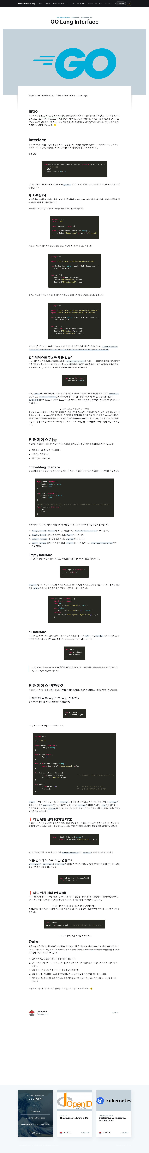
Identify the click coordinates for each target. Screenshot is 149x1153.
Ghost (129, 1145)
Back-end (80, 3)
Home (41, 3)
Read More (115, 1013)
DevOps (90, 3)
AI (68, 3)
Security (98, 3)
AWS (73, 3)
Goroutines (35, 1111)
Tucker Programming (90, 949)
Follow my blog (42, 1014)
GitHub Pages (44, 1145)
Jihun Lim (42, 1011)
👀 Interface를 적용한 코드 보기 (75, 409)
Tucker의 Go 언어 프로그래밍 (53, 115)
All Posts (108, 3)
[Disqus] (74, 1052)
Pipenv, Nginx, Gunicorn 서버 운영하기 (35, 1125)
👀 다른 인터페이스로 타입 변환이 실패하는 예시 (75, 906)
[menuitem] (41, 3)
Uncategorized (59, 3)
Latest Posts (120, 1145)
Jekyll (36, 1145)
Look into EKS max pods (35, 1118)
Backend (35, 1098)
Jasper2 (56, 1145)
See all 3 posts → (35, 1133)
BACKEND (75, 17)
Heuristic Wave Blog (26, 3)
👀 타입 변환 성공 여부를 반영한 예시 (75, 936)
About (48, 3)
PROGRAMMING (86, 17)
